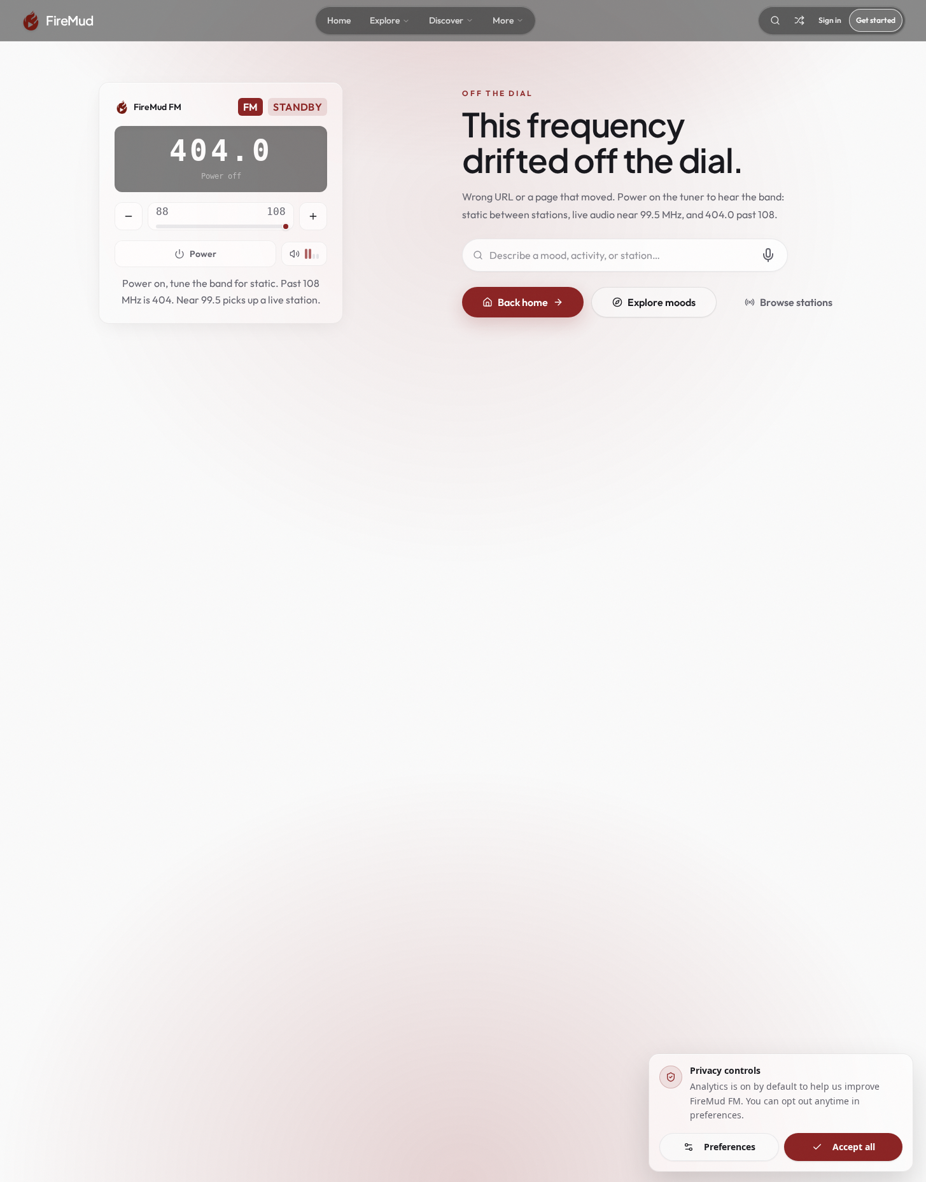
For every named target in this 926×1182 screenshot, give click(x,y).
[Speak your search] (768, 255)
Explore (385, 20)
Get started (875, 20)
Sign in (829, 20)
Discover (446, 20)
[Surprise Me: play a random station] (799, 20)
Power (203, 254)
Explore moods (662, 302)
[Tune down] (129, 216)
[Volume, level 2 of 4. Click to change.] (304, 254)
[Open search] (775, 20)
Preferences (729, 1147)
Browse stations (796, 302)
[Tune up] (313, 216)
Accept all (853, 1147)
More (503, 20)
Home (339, 20)
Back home (523, 302)
